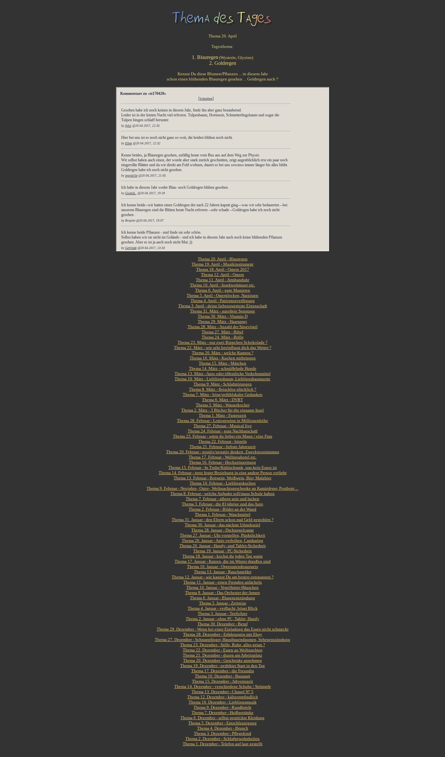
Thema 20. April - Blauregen (223, 258)
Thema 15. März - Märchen (222, 363)
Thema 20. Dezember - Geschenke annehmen (222, 660)
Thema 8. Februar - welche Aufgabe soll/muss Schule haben (222, 493)
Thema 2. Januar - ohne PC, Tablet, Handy (222, 618)
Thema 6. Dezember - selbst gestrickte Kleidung (222, 717)
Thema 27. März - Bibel (222, 331)
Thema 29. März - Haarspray (222, 321)
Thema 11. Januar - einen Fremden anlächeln (222, 582)
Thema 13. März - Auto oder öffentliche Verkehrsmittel (223, 373)
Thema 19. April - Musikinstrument (222, 264)
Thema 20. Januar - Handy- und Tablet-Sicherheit (222, 545)
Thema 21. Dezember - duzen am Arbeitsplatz (222, 655)
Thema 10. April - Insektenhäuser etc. (222, 285)
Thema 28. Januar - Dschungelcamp (222, 530)
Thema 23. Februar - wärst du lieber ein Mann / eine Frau (222, 436)
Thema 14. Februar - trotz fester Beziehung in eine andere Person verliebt (223, 472)
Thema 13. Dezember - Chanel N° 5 (222, 691)
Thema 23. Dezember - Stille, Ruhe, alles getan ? (222, 644)
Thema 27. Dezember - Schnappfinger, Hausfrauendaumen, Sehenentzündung (222, 639)
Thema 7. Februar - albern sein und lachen (222, 498)
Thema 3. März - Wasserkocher (223, 404)
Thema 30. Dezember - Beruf (222, 623)
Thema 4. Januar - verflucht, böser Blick (223, 608)
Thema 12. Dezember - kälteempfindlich (222, 696)
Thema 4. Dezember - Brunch (222, 728)
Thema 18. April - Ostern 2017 (222, 269)
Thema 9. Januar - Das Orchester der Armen (222, 592)
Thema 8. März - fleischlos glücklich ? (222, 389)
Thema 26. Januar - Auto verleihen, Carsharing (222, 540)
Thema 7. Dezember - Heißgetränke (222, 712)
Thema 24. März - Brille (223, 337)
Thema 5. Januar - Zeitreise (222, 603)
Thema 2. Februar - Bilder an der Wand (222, 509)
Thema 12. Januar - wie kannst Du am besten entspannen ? (223, 577)
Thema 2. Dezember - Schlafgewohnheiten (222, 738)
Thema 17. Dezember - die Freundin (222, 670)
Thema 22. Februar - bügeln (222, 441)
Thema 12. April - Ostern (222, 274)
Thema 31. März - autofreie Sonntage (222, 311)
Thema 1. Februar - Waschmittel (223, 514)
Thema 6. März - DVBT (222, 399)
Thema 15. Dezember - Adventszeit (222, 681)
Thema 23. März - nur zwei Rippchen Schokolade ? (222, 342)
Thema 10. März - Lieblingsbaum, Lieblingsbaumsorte (222, 378)
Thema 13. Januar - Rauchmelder (222, 571)
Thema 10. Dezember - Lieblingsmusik (223, 702)
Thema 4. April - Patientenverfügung (223, 300)
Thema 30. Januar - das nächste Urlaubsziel (222, 524)
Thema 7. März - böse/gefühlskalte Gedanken (223, 394)
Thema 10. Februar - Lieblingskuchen (223, 483)
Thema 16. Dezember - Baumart (222, 676)
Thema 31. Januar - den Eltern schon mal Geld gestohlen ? (223, 519)
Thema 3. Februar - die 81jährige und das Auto (222, 504)
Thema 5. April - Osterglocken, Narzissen (222, 295)
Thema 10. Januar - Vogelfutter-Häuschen (222, 587)
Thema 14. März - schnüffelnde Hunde (222, 368)
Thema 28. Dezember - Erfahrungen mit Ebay (222, 634)
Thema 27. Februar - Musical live (223, 425)
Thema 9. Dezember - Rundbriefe (222, 707)
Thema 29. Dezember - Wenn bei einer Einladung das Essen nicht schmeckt (223, 629)
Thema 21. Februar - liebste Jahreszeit (223, 446)
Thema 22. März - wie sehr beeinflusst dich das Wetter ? (222, 347)
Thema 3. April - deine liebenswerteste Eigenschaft (222, 305)
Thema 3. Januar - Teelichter (222, 613)
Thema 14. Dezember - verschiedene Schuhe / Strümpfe (222, 686)
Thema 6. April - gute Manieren (222, 290)
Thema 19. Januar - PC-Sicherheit (222, 550)
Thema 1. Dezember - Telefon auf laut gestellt (223, 743)
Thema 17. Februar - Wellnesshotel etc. (223, 457)
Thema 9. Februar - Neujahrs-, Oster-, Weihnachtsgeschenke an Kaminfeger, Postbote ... (222, 488)
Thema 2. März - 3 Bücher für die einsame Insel (222, 410)
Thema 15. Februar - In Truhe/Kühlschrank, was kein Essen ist (222, 467)
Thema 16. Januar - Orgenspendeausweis (222, 566)
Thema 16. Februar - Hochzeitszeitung (222, 462)
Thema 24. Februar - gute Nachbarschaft (223, 431)
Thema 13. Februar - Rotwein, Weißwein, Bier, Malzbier (222, 477)
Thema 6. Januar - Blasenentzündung (222, 597)
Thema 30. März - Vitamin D (223, 316)
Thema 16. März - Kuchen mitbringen (223, 358)
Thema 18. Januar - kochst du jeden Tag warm (222, 556)
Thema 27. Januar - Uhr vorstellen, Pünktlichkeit (222, 535)
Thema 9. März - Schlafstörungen (223, 384)
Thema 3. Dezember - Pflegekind (222, 733)
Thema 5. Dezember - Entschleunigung (222, 723)
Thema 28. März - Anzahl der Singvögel (223, 326)
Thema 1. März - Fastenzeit (222, 415)
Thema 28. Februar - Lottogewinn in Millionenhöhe (222, 420)
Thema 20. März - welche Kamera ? (222, 352)
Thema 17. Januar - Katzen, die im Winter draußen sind (223, 561)
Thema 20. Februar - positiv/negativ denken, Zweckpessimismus (222, 451)
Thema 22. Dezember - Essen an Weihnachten (223, 650)
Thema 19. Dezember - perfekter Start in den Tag (222, 665)
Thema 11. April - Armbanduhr (222, 279)
